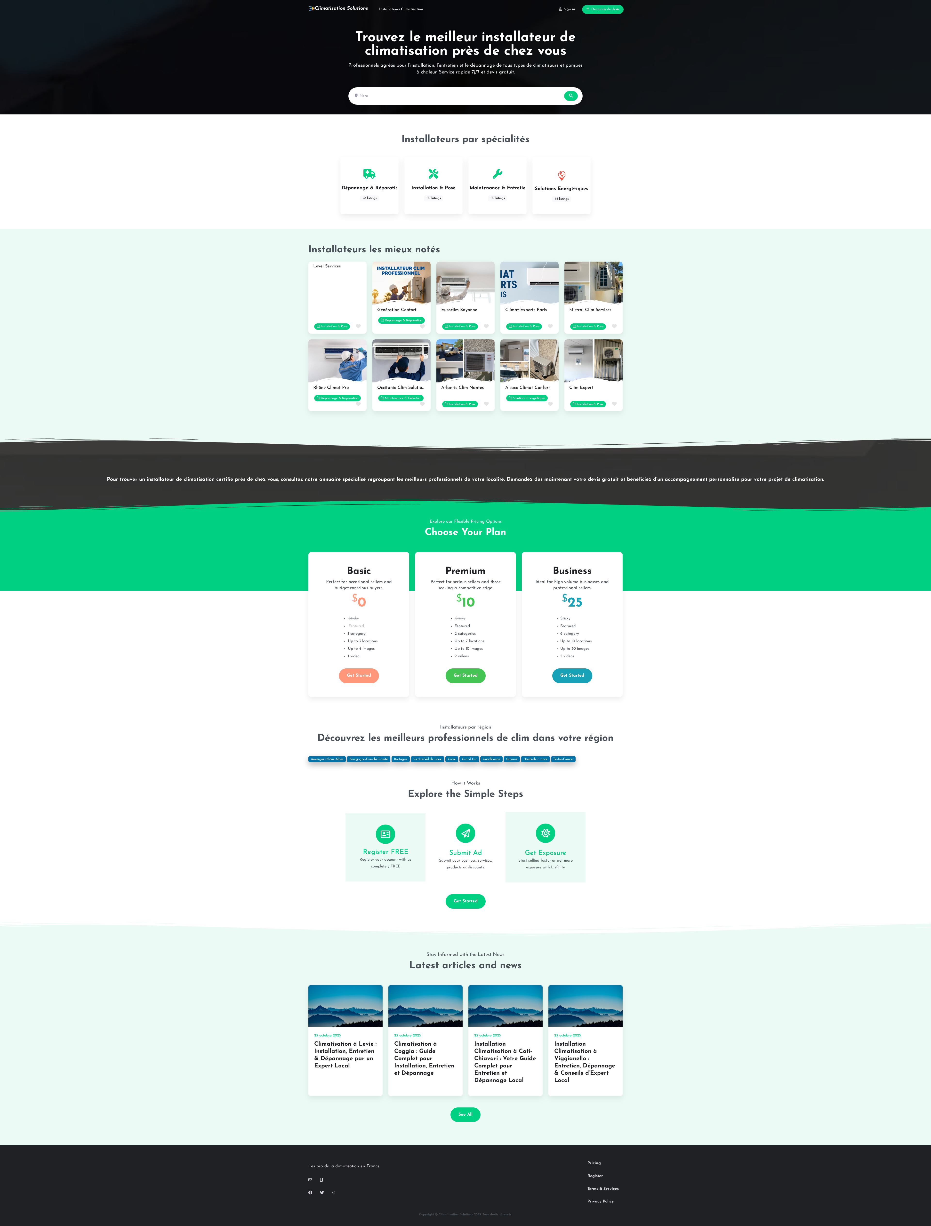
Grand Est (469, 759)
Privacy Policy (600, 1201)
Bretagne (400, 759)
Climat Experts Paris (526, 310)
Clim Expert (581, 388)
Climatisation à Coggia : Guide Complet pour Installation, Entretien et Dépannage (424, 1058)
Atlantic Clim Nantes (462, 388)
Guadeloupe (491, 759)
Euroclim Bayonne (459, 310)
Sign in (569, 9)
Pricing (594, 1163)
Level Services (327, 266)
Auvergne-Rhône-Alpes (327, 759)
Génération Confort (397, 310)
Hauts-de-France (535, 759)
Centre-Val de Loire (428, 759)
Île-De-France (563, 759)
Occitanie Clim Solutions (401, 388)
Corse (452, 759)
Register (595, 1176)
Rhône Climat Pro (331, 388)
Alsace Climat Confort (527, 388)
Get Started (359, 675)
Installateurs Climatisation (401, 9)
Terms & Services (603, 1189)
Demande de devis (605, 9)
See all (465, 1115)
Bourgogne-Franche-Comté (368, 759)
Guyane (511, 759)
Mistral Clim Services (590, 310)
